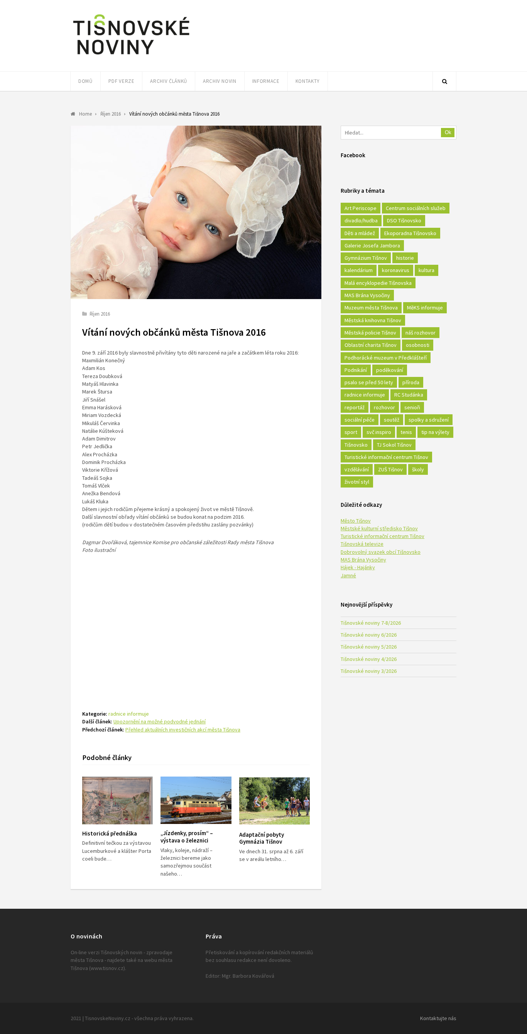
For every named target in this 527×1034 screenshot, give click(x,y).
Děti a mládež (360, 233)
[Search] (444, 81)
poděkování (389, 370)
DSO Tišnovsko (404, 220)
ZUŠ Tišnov (390, 469)
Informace (266, 81)
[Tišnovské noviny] (131, 55)
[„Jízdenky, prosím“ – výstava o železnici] (195, 800)
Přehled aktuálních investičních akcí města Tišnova (182, 729)
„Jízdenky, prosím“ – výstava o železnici (186, 836)
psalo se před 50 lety (369, 382)
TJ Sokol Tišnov (394, 444)
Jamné (348, 575)
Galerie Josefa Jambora (372, 245)
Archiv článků (168, 81)
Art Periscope (361, 208)
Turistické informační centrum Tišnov (386, 457)
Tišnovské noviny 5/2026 (369, 646)
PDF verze (121, 81)
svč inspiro (379, 432)
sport (351, 432)
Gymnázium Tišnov (366, 257)
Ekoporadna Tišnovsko (410, 233)
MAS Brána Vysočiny (367, 295)
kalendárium (359, 270)
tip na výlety (435, 432)
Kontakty (308, 81)
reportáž (355, 407)
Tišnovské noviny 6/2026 (369, 634)
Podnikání (356, 370)
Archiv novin (219, 81)
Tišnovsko (356, 444)
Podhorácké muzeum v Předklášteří (386, 357)
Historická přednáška (109, 833)
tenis (406, 432)
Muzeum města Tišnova (371, 307)
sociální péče (360, 419)
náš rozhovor (420, 332)
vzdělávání (357, 469)
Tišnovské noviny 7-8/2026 (371, 622)
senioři (412, 407)
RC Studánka (408, 394)
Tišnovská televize (362, 543)
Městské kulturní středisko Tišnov (379, 528)
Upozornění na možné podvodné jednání (159, 721)
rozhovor (384, 407)
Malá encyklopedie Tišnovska (378, 282)
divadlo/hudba (361, 220)
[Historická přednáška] (117, 800)
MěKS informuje (425, 307)
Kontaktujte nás (438, 1018)
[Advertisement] (196, 624)
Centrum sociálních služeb (416, 208)
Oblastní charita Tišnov (371, 344)
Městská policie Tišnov (370, 332)
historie (405, 257)
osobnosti (417, 344)
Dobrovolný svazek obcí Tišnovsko (381, 551)
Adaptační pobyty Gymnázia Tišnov (261, 838)
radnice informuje (128, 713)
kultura (426, 270)
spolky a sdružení (429, 419)
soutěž (391, 419)
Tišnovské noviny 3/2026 (369, 670)
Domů (85, 81)
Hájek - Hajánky (358, 567)
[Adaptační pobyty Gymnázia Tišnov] (274, 801)
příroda (410, 382)
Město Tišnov (356, 520)
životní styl (357, 481)
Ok (448, 132)
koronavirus (395, 270)
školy (418, 469)
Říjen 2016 (100, 314)
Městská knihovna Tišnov (373, 320)
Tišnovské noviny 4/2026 (369, 659)
